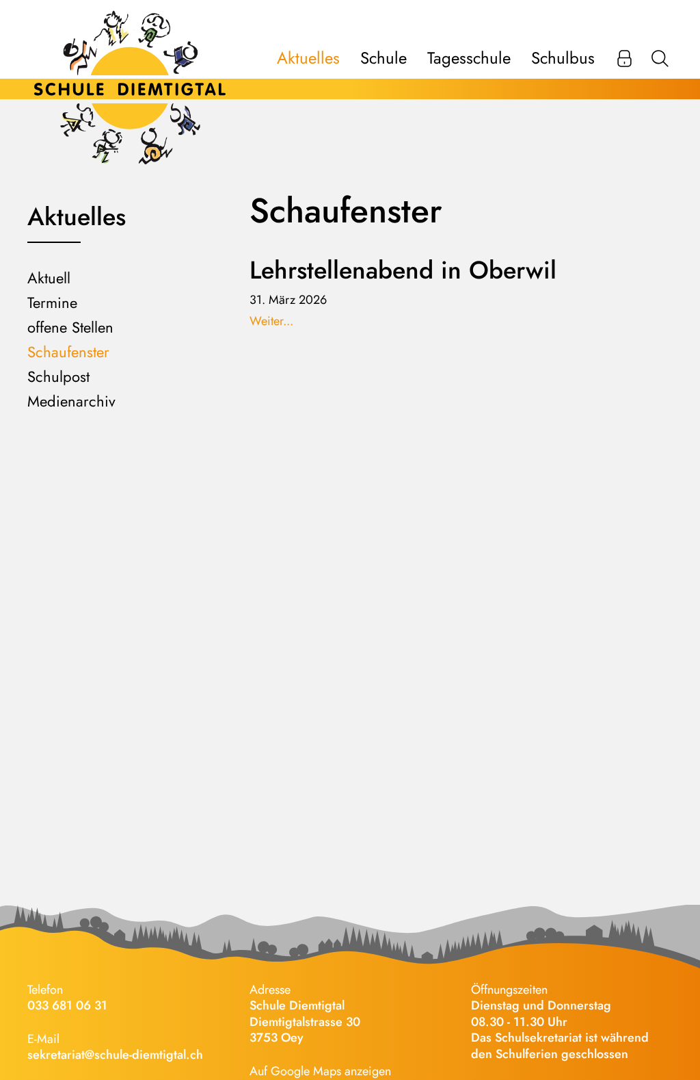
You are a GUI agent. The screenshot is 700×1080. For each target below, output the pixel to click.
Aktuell (48, 278)
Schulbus (563, 58)
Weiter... (271, 321)
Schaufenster (68, 352)
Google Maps (306, 1071)
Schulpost (58, 376)
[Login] (624, 58)
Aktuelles (308, 58)
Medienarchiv (71, 401)
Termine (52, 302)
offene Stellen (70, 327)
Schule (383, 58)
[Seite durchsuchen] (660, 58)
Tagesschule (469, 58)
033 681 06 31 (67, 1005)
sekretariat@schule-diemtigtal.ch (115, 1055)
